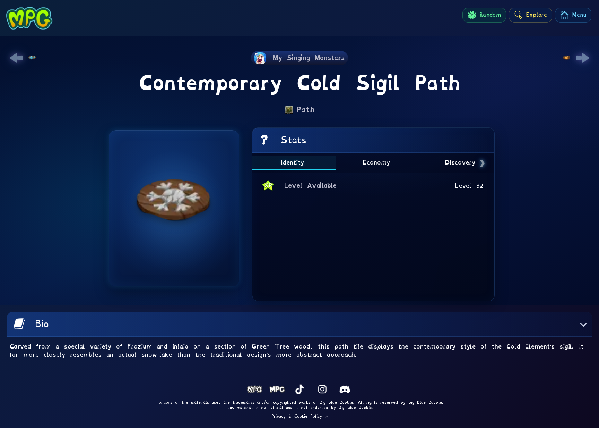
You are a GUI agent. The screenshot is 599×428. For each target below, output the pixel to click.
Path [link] (305, 109)
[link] (16, 58)
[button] (299, 324)
